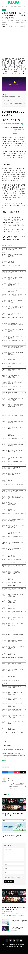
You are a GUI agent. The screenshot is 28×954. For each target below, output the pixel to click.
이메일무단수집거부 (18, 946)
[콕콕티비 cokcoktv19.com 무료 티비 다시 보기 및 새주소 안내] (14, 804)
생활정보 (3, 9)
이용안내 (7, 100)
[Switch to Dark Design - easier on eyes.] (24, 2)
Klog (4, 26)
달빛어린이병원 (5, 767)
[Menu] (2, 2)
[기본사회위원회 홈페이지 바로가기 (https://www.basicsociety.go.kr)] (14, 826)
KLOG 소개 (4, 944)
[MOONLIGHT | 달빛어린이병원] (14, 131)
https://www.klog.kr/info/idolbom (12, 750)
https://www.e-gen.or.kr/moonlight (13, 124)
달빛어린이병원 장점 (9, 101)
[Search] (26, 2)
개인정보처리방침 (11, 944)
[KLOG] (14, 2)
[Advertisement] (14, 43)
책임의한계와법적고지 (20, 944)
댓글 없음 (16, 26)
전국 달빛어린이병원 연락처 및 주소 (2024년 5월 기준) (15, 104)
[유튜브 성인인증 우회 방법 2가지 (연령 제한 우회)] (5, 928)
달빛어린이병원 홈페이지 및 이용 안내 (11, 96)
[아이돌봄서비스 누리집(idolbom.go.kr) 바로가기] (14, 757)
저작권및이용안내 (9, 946)
